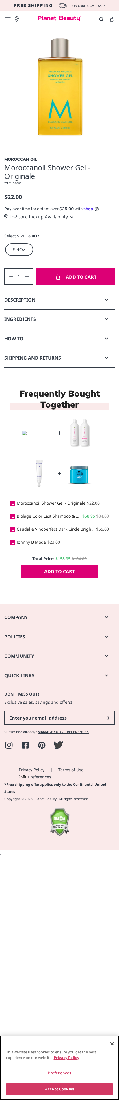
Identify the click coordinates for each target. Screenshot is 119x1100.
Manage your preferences (63, 731)
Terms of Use (70, 769)
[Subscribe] (106, 717)
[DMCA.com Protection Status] (59, 834)
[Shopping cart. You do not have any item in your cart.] (112, 19)
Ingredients (20, 319)
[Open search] (101, 19)
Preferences (39, 777)
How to (13, 338)
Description (20, 300)
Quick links (19, 675)
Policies (14, 636)
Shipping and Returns (32, 358)
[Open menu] (7, 19)
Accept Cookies (59, 1089)
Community (19, 656)
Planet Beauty (45, 798)
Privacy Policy (31, 769)
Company (16, 617)
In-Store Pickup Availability (39, 216)
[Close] (112, 1043)
